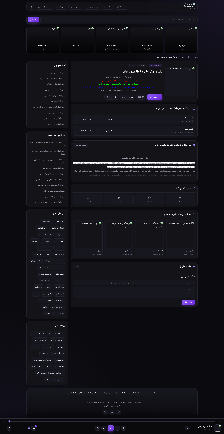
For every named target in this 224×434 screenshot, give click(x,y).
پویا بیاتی (47, 313)
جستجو (33, 19)
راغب (36, 294)
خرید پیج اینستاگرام (57, 340)
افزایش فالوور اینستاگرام (55, 366)
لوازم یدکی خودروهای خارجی (42, 360)
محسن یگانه (60, 274)
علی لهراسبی (41, 228)
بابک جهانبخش (44, 280)
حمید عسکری (59, 254)
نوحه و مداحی (76, 7)
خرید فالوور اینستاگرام (56, 333)
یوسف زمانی (59, 313)
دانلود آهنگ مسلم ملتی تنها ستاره (53, 168)
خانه (196, 57)
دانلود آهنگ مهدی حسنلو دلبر (54, 96)
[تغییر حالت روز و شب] (31, 7)
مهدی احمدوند (59, 287)
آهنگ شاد (35, 347)
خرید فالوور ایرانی (38, 333)
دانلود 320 (84, 119)
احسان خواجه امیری (57, 228)
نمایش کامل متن (80, 145)
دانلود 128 (84, 130)
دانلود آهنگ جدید (92, 7)
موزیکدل (61, 347)
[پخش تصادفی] (97, 428)
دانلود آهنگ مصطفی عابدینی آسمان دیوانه (50, 185)
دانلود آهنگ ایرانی (186, 57)
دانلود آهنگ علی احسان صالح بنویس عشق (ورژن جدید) (47, 152)
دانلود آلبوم (61, 7)
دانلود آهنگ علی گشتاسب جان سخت (52, 197)
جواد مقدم (60, 261)
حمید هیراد (49, 261)
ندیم (48, 287)
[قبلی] (104, 428)
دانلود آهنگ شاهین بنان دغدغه (54, 113)
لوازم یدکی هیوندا (36, 366)
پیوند (48, 254)
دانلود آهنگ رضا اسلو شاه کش (54, 191)
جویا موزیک (60, 380)
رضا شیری (46, 241)
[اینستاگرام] (118, 412)
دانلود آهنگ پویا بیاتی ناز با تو (54, 118)
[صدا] (9, 428)
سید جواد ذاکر (59, 241)
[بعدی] (117, 428)
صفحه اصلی (121, 7)
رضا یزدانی (60, 235)
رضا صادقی (60, 221)
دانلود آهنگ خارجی (45, 7)
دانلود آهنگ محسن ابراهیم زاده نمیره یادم (50, 90)
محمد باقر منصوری (45, 274)
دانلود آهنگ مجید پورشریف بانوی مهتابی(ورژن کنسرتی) (48, 161)
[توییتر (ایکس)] (105, 412)
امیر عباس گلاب (43, 267)
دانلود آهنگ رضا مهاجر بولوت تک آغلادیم (50, 180)
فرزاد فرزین (60, 300)
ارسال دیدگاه (188, 302)
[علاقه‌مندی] (187, 428)
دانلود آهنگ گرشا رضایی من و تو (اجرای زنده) (48, 107)
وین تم (104, 406)
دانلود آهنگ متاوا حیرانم (56, 101)
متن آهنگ (110, 97)
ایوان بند (44, 307)
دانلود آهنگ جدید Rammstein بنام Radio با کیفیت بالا (47, 144)
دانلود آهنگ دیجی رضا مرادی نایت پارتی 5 (50, 202)
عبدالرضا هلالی (59, 267)
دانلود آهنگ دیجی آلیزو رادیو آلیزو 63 (52, 78)
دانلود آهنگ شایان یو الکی (56, 73)
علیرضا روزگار (36, 261)
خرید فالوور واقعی (40, 340)
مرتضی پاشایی (59, 280)
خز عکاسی (60, 360)
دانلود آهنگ (128, 77)
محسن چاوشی (46, 221)
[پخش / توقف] (111, 428)
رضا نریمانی (38, 254)
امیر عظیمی (60, 294)
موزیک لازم (44, 353)
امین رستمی (47, 294)
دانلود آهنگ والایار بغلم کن (56, 84)
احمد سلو (35, 241)
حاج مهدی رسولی (58, 307)
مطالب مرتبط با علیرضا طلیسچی (176, 214)
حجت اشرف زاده (45, 300)
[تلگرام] (112, 412)
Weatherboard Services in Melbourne (50, 373)
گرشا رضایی (59, 248)
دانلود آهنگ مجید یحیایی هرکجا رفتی (52, 174)
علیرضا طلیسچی (46, 235)
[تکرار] (123, 428)
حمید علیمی (38, 287)
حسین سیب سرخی (44, 248)
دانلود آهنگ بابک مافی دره (55, 124)
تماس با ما (107, 7)
